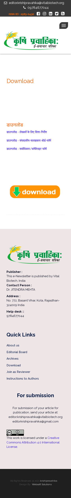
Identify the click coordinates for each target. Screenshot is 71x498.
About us (13, 345)
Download (14, 365)
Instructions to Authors (23, 378)
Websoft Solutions (42, 484)
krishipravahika (48, 480)
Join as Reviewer (18, 372)
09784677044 (38, 7)
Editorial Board (17, 352)
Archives (13, 358)
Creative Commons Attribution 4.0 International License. (33, 442)
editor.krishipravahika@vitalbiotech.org (36, 3)
